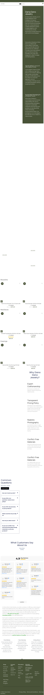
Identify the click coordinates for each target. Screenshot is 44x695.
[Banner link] (14, 259)
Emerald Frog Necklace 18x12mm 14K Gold (10, 333)
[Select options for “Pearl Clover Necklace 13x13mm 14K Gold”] (24, 331)
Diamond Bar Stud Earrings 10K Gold (11, 365)
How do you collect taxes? (8, 520)
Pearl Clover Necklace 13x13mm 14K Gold (33, 333)
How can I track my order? (8, 493)
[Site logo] (22, 3)
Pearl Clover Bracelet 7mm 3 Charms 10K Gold (10, 304)
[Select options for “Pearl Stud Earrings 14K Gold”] (24, 363)
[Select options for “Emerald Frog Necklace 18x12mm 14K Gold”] (2, 331)
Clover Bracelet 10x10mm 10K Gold (33, 303)
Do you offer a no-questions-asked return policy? (8, 500)
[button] (2, 301)
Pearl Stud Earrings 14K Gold (33, 365)
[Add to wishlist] (20, 283)
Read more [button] (4, 573)
